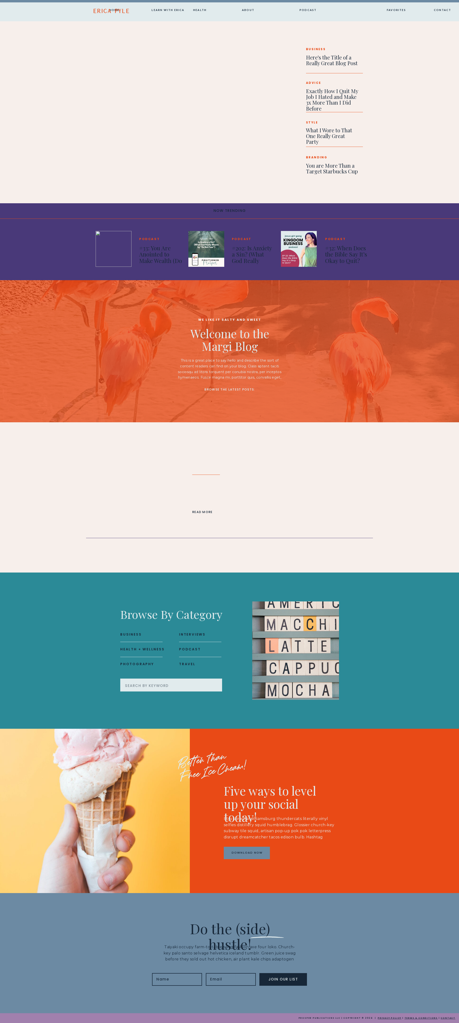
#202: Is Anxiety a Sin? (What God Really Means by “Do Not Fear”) (252, 260)
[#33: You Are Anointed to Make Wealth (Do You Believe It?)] (113, 249)
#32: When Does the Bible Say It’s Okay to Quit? (346, 254)
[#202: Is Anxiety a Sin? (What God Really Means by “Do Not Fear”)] (206, 249)
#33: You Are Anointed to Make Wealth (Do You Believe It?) (160, 257)
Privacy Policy (389, 1018)
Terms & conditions (421, 1018)
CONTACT (448, 1018)
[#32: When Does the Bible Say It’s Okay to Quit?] (299, 249)
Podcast (149, 239)
